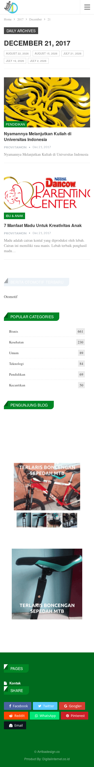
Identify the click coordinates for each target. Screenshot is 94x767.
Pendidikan (15, 124)
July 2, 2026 (38, 61)
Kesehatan (16, 342)
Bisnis (13, 331)
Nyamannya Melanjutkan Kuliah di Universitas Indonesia (37, 136)
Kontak (15, 682)
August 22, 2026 (17, 53)
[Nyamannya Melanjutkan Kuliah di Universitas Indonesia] (47, 102)
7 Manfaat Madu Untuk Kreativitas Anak (43, 225)
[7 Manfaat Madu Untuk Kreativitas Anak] (47, 194)
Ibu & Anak (14, 215)
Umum (14, 352)
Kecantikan (17, 385)
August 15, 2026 (46, 53)
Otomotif (10, 296)
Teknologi (16, 363)
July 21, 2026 (72, 53)
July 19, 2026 (15, 61)
